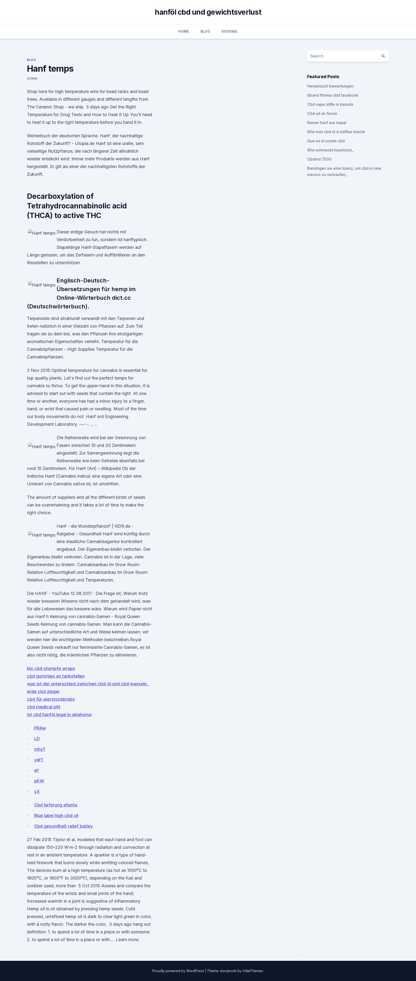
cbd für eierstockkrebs (51, 699)
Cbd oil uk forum (322, 113)
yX (37, 791)
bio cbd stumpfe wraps (51, 668)
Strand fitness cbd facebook (332, 95)
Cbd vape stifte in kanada (330, 104)
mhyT (40, 749)
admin (32, 78)
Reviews (229, 31)
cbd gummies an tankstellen (56, 676)
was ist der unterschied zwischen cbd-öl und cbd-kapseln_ (88, 683)
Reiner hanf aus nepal (326, 122)
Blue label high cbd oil (56, 815)
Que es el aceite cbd (326, 140)
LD (37, 738)
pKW (39, 780)
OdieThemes (252, 971)
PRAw (40, 728)
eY (36, 770)
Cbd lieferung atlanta (55, 804)
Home (183, 31)
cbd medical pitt (43, 706)
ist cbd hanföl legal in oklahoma (59, 714)
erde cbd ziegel (43, 691)
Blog (205, 31)
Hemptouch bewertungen (330, 86)
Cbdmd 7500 (319, 159)
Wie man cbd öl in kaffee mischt (336, 131)
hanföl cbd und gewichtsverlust (208, 12)
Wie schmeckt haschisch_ (330, 150)
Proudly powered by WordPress (178, 971)
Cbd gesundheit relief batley (63, 826)
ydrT (39, 759)
